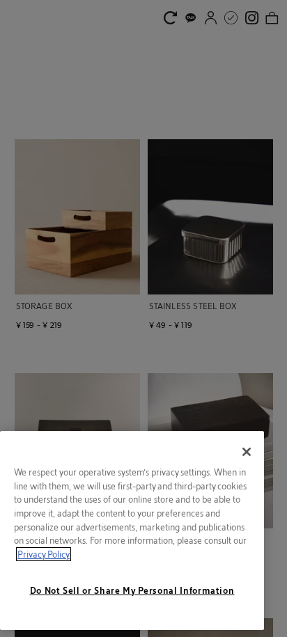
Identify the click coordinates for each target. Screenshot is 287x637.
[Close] (246, 452)
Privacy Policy (43, 554)
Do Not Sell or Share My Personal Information (132, 590)
